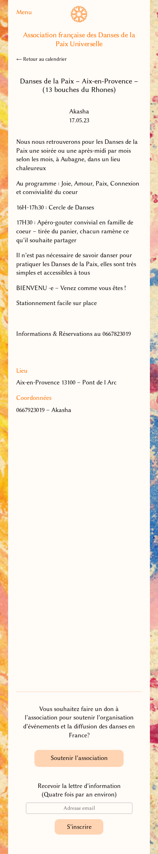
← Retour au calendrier (41, 59)
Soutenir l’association (79, 758)
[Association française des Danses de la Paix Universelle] (79, 20)
